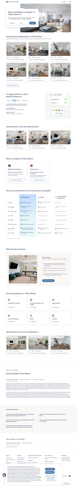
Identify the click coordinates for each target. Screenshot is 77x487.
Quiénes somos (9, 457)
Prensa (7, 461)
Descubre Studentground (38, 180)
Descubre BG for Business (16, 180)
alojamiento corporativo (16, 18)
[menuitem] (12, 380)
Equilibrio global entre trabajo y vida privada (65, 458)
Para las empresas (20, 459)
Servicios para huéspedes (22, 462)
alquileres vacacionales (26, 18)
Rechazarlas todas (50, 472)
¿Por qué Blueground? (21, 457)
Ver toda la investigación (66, 460)
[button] (4, 475)
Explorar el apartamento (48, 280)
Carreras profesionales (10, 459)
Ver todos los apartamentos (12, 85)
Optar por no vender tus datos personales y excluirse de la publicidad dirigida (51, 478)
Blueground (8, 370)
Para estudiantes (20, 461)
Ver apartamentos (11, 307)
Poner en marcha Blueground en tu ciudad (51, 458)
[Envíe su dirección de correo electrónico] (70, 476)
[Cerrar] (60, 465)
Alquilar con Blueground (32, 462)
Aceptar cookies (50, 469)
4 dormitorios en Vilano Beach (11, 446)
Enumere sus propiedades (33, 457)
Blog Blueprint (8, 462)
